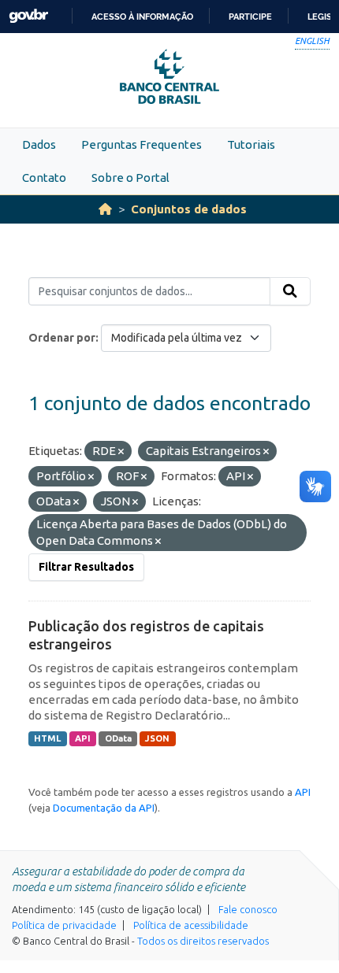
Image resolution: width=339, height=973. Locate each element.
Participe (250, 16)
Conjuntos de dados (189, 209)
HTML (47, 738)
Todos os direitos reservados (203, 940)
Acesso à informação (142, 16)
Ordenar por (61, 337)
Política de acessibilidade (190, 924)
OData (118, 738)
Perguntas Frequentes (141, 144)
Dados (39, 144)
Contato (44, 177)
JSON (157, 738)
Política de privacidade (64, 924)
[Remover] (121, 452)
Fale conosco (248, 909)
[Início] (105, 209)
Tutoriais (251, 144)
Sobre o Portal (130, 177)
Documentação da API (104, 807)
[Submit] (290, 291)
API (83, 738)
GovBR (28, 16)
